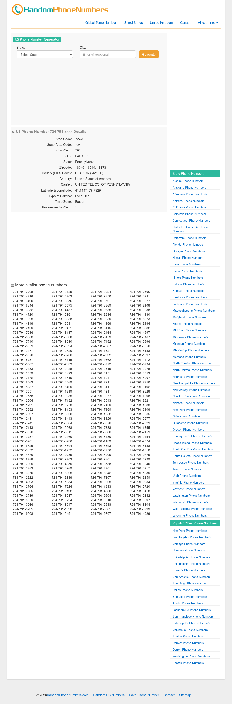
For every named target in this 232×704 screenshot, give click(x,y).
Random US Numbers (109, 695)
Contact (169, 695)
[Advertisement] (89, 91)
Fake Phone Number (144, 695)
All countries (207, 22)
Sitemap (185, 695)
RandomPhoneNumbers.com (68, 695)
